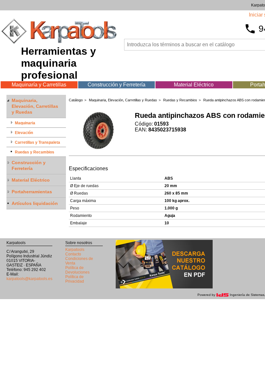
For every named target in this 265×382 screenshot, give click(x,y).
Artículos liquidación (35, 203)
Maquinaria (25, 123)
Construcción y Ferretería (116, 84)
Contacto (73, 254)
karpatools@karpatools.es (29, 278)
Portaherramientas (32, 191)
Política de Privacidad (74, 279)
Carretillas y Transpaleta (37, 142)
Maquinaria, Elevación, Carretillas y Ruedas (35, 106)
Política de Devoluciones (77, 270)
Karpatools (74, 249)
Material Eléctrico (194, 84)
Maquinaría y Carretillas (39, 84)
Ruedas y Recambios (34, 152)
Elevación (24, 132)
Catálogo (76, 100)
